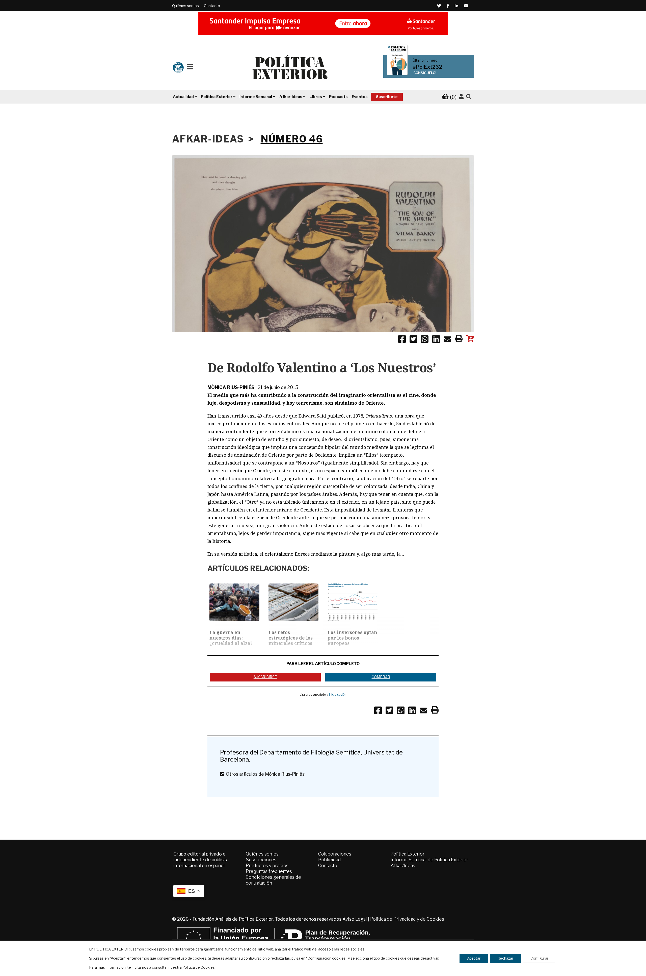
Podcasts (338, 96)
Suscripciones (261, 859)
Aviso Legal (354, 919)
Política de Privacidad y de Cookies (407, 919)
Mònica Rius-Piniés (230, 387)
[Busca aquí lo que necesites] (468, 97)
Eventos (360, 96)
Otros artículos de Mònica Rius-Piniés (264, 774)
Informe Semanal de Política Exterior (429, 859)
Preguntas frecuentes (269, 871)
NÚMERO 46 (292, 139)
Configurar (539, 958)
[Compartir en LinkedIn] (436, 340)
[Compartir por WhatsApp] (424, 340)
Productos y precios (267, 865)
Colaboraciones (334, 854)
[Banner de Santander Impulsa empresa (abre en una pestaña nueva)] (323, 23)
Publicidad (329, 859)
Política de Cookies (198, 967)
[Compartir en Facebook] (402, 340)
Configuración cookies (327, 958)
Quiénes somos (185, 6)
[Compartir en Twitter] (413, 340)
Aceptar (473, 958)
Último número (425, 60)
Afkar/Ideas (403, 865)
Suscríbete (387, 96)
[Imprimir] (459, 339)
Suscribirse (265, 677)
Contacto (212, 6)
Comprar (381, 677)
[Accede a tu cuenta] (461, 97)
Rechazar (505, 958)
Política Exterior (407, 854)
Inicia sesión (337, 694)
